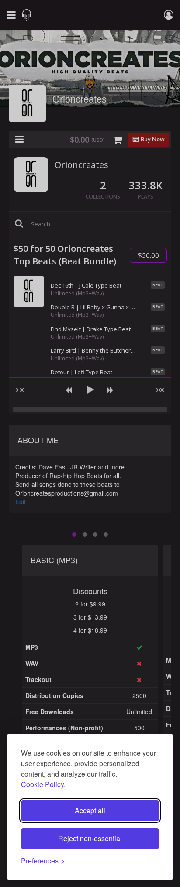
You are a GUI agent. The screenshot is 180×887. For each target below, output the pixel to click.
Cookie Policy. (43, 784)
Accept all (90, 810)
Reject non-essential (90, 838)
